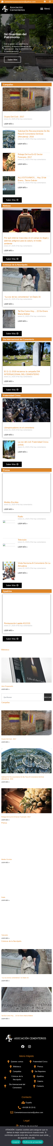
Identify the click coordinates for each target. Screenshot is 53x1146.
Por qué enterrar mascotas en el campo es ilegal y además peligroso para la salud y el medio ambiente (26, 241)
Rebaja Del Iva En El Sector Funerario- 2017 (16, 817)
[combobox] (22, 697)
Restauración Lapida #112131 (17, 623)
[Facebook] (45, 1)
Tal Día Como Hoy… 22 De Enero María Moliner (17, 1015)
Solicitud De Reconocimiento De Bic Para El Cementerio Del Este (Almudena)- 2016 (34, 134)
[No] (49, 1136)
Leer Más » (9, 124)
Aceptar (15, 1142)
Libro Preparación (7, 686)
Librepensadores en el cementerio (19, 427)
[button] (42, 8)
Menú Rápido (26, 1056)
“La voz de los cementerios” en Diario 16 (22, 297)
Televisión (22, 540)
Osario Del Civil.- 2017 (14, 117)
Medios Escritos (11, 502)
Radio (20, 516)
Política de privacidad (32, 1142)
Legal (26, 1120)
